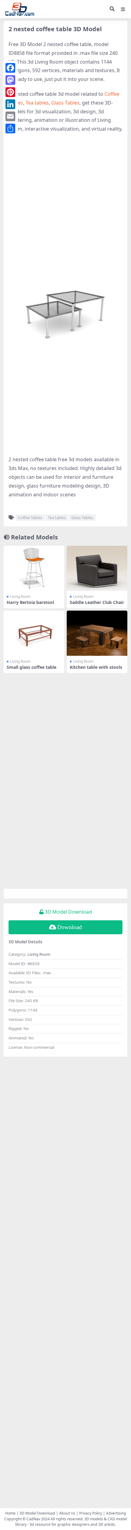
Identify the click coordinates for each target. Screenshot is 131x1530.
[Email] (10, 116)
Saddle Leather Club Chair (97, 602)
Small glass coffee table (31, 667)
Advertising (116, 1513)
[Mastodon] (10, 80)
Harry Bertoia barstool (30, 602)
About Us (67, 1513)
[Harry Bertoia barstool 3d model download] (34, 568)
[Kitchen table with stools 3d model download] (97, 633)
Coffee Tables (30, 517)
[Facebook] (10, 68)
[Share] (10, 128)
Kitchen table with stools (96, 667)
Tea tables (37, 102)
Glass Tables (65, 102)
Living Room (20, 596)
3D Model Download (37, 1513)
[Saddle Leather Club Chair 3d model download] (97, 568)
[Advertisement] (65, 204)
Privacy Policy (90, 1513)
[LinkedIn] (10, 104)
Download (69, 927)
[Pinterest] (10, 92)
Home (10, 1513)
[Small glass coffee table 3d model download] (34, 633)
